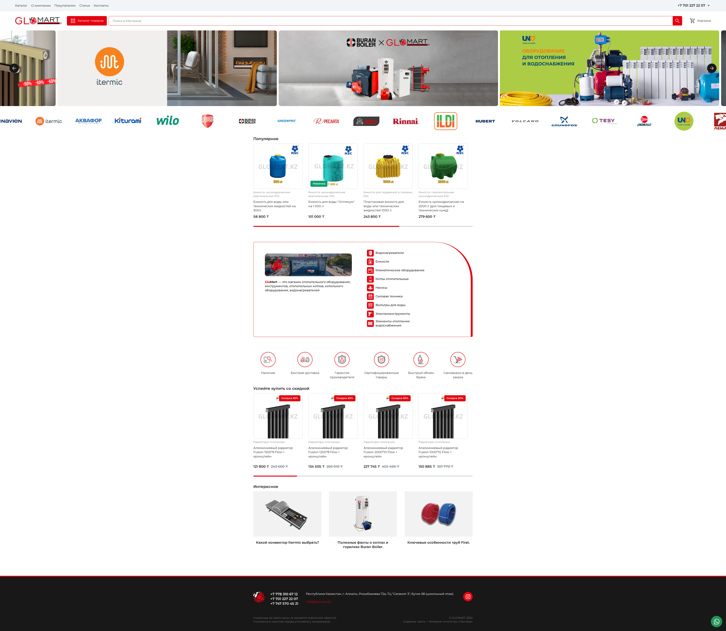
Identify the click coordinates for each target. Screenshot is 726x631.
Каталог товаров (91, 20)
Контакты (101, 5)
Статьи (84, 5)
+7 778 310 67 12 (284, 594)
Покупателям (65, 5)
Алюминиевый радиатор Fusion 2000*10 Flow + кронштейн (383, 452)
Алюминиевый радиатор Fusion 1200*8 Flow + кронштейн (328, 452)
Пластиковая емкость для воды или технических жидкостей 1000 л (384, 206)
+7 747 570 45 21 (284, 604)
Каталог (21, 5)
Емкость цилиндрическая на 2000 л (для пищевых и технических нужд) (441, 206)
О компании (41, 5)
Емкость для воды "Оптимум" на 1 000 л (331, 204)
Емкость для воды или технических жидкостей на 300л (274, 206)
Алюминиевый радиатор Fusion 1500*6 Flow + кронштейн (273, 452)
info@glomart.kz (318, 602)
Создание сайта (414, 621)
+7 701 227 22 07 (691, 5)
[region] (363, 366)
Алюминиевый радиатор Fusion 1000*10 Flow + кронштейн (438, 452)
